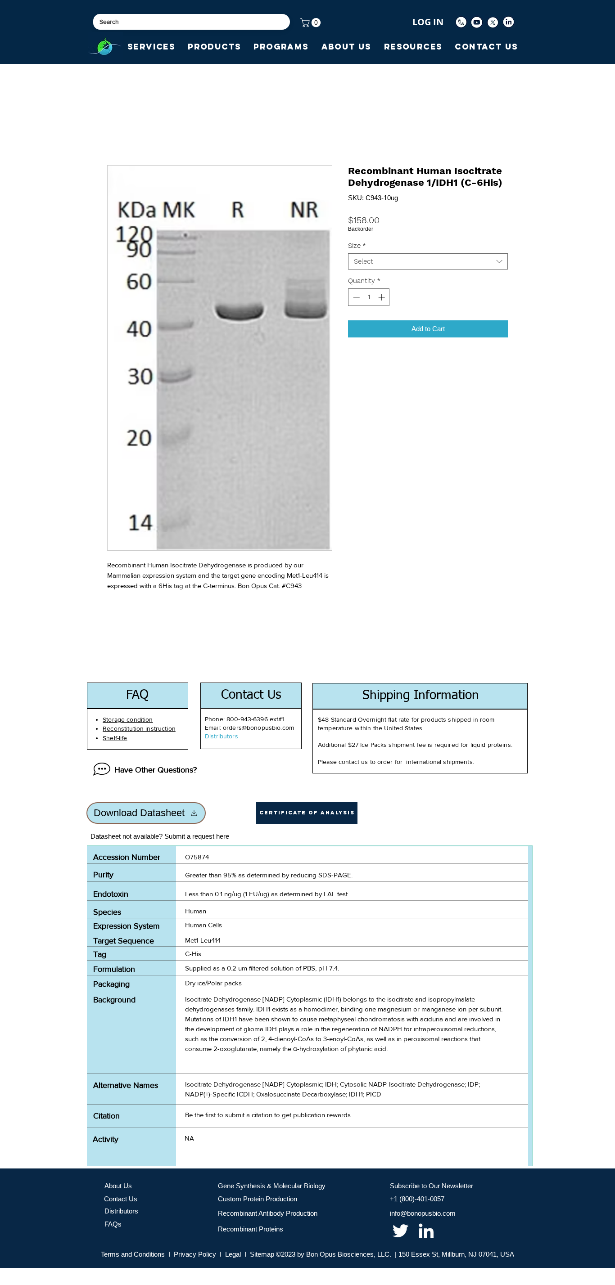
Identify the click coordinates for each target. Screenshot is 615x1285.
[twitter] (400, 1230)
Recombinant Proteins (250, 1229)
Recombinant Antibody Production (267, 1213)
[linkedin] (426, 1230)
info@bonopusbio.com (423, 1213)
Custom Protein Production (257, 1199)
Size (357, 246)
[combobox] (428, 261)
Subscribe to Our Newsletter (431, 1186)
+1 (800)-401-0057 (417, 1199)
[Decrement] (355, 297)
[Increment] (382, 297)
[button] (311, 22)
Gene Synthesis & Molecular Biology (272, 1186)
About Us (118, 1186)
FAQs (113, 1224)
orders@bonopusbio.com (258, 727)
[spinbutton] (369, 297)
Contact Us (120, 1199)
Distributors (121, 1211)
